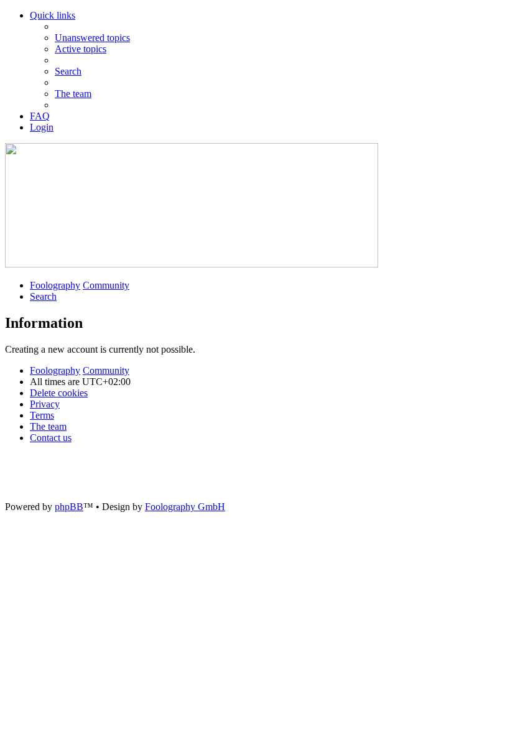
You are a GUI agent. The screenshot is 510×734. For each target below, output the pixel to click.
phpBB (69, 506)
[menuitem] (92, 37)
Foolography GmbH (185, 506)
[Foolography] (191, 264)
